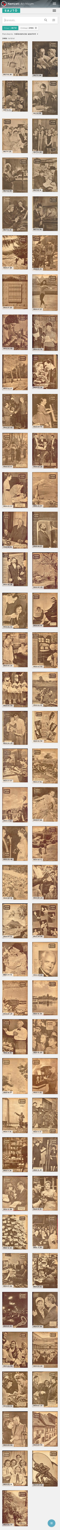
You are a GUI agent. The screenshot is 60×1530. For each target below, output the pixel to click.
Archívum (21, 3)
